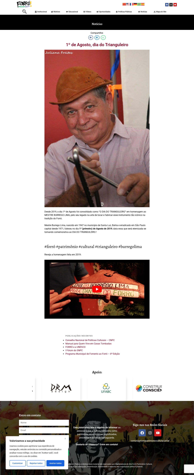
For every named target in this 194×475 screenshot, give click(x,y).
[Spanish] (143, 4)
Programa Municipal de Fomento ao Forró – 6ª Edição (92, 353)
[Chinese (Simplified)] (124, 4)
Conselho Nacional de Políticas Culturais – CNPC (90, 340)
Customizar (17, 463)
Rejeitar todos (36, 463)
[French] (132, 4)
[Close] (65, 438)
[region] (37, 452)
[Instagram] (171, 4)
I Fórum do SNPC (74, 350)
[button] (19, 11)
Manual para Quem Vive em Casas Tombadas (88, 343)
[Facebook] (167, 4)
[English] (128, 4)
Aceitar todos (55, 463)
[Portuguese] (139, 4)
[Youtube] (175, 4)
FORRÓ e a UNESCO (75, 347)
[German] (135, 4)
